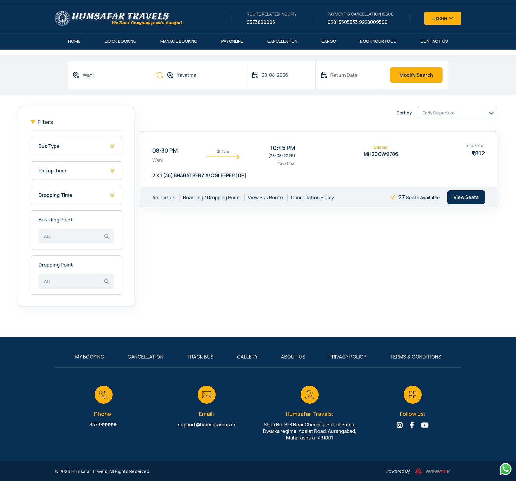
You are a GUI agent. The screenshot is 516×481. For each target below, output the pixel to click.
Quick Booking (121, 41)
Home (74, 41)
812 (480, 153)
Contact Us (434, 41)
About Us (293, 356)
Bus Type (49, 146)
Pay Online (232, 41)
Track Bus (200, 356)
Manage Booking (178, 41)
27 (401, 197)
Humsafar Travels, (89, 471)
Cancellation (282, 41)
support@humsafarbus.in (206, 424)
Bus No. (381, 147)
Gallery (247, 356)
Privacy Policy (347, 356)
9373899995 (261, 22)
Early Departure (439, 113)
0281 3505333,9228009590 (358, 22)
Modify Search (416, 75)
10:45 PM (282, 148)
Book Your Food (378, 41)
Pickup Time (52, 170)
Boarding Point (56, 219)
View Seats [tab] (466, 197)
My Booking (89, 356)
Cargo (328, 41)
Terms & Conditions (415, 356)
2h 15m (223, 151)
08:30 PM (165, 150)
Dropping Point (56, 264)
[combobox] (108, 75)
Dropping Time (55, 195)
